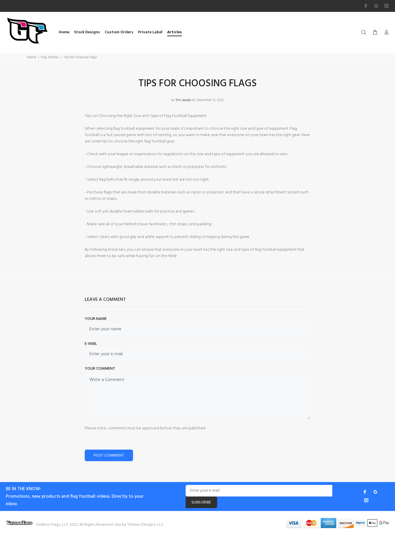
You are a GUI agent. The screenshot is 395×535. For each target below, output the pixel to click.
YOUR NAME (96, 319)
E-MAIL (91, 344)
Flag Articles (50, 57)
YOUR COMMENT (100, 369)
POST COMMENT (109, 455)
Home (31, 57)
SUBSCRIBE (201, 502)
